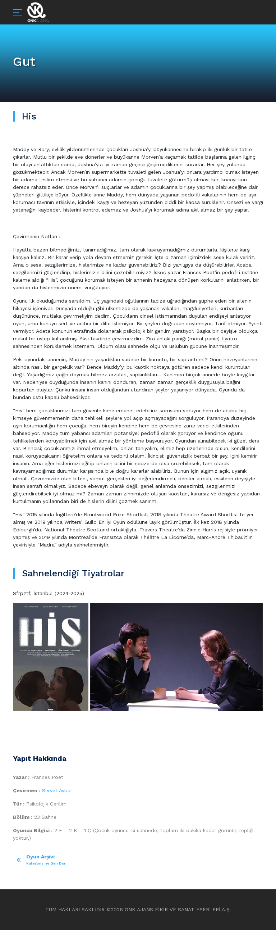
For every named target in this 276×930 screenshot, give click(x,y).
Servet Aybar (57, 790)
